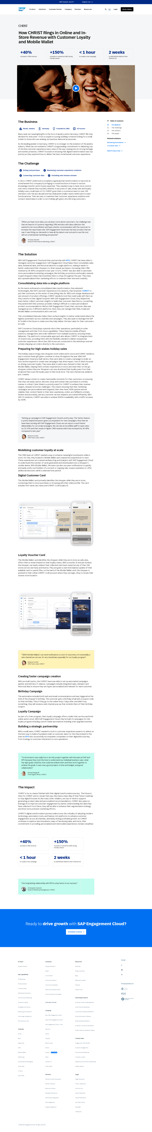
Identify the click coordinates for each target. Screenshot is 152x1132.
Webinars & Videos (80, 980)
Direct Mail (21, 1066)
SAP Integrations (50, 1102)
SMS (19, 1047)
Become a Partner (50, 1088)
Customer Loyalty (23, 1002)
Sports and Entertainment (52, 989)
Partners (78, 9)
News (46, 1057)
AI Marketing (21, 979)
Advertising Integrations (52, 1097)
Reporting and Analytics (25, 1011)
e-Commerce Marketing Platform (84, 1011)
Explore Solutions (50, 966)
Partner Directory (50, 1084)
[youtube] (127, 970)
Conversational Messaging (25, 1061)
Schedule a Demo (75, 932)
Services (47, 1029)
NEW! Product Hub (113, 151)
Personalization (22, 984)
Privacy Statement (80, 1084)
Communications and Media (53, 994)
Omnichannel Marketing (25, 997)
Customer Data (112, 146)
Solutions (42, 9)
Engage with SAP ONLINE (82, 1043)
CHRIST (85, 291)
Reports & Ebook (80, 971)
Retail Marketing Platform (82, 1021)
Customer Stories (55, 9)
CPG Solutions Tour (23, 1021)
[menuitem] (109, 9)
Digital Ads (21, 1043)
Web (19, 1038)
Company (68, 9)
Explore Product (22, 966)
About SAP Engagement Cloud (54, 1020)
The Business (115, 125)
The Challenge (116, 128)
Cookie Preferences (80, 1097)
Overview (78, 966)
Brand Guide (49, 1043)
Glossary (77, 985)
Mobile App (21, 1057)
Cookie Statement (80, 1093)
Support (47, 1038)
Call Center (21, 1075)
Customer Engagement (81, 1047)
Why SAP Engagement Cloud (53, 1015)
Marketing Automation (115, 142)
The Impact (115, 133)
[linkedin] (127, 974)
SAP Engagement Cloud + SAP (54, 1024)
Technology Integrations (25, 1016)
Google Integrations (50, 1107)
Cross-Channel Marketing (82, 1007)
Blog (76, 975)
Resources (88, 9)
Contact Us (48, 1061)
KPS (68, 260)
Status (47, 1034)
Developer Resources (51, 1093)
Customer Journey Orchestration (84, 1025)
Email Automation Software (83, 1016)
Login (115, 9)
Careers (51, 1052)
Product (32, 9)
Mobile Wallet (22, 1052)
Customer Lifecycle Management (84, 1002)
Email (19, 1034)
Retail (47, 971)
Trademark (78, 1111)
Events (47, 1047)
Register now (86, 2)
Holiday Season (79, 1066)
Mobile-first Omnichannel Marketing (85, 1061)
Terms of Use (79, 1088)
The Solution (115, 130)
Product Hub (79, 989)
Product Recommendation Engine (85, 1030)
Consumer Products (51, 980)
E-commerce (49, 975)
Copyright (78, 1107)
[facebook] (127, 965)
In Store (20, 1071)
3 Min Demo (48, 1066)
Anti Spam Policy (80, 1102)
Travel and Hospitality (51, 985)
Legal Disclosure (79, 1079)
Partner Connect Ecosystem (53, 1079)
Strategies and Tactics (24, 1007)
